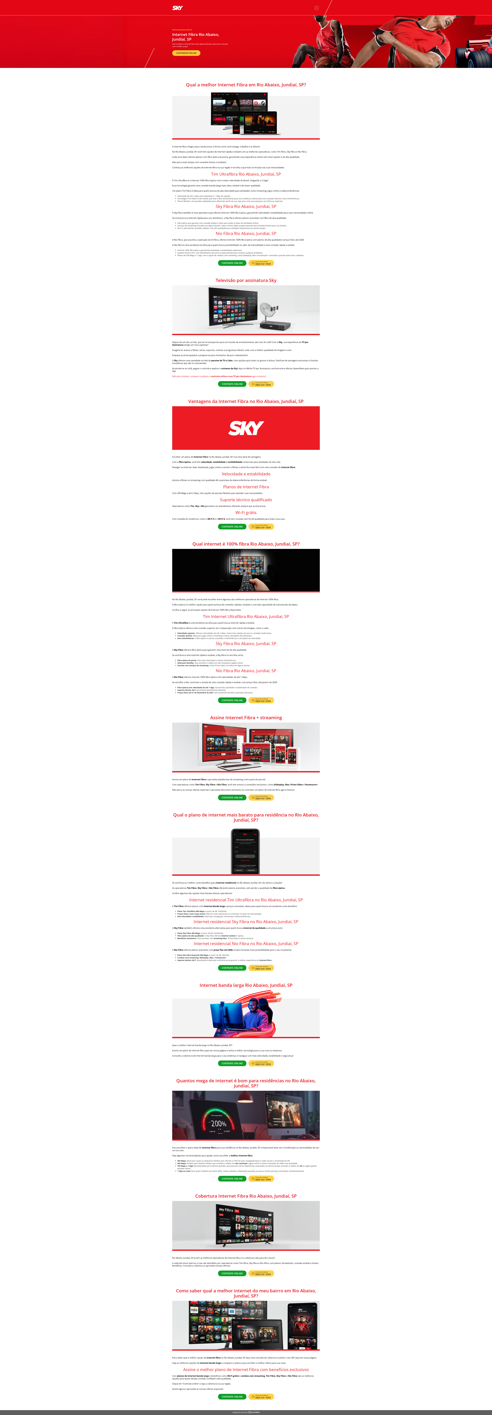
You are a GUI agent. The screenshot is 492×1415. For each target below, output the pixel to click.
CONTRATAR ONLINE (186, 53)
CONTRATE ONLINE (232, 263)
